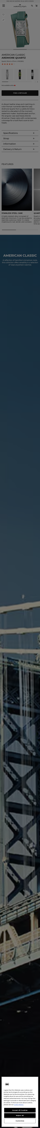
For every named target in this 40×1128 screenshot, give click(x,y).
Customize (20, 1121)
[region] (19, 1102)
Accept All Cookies (20, 1110)
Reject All (20, 1115)
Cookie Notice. (19, 1104)
